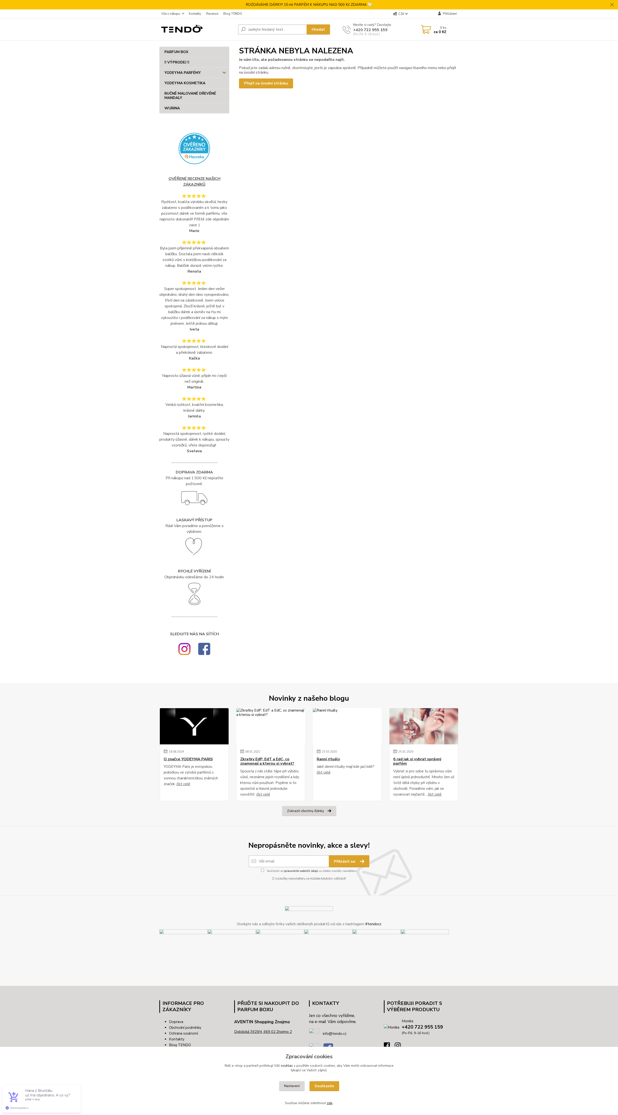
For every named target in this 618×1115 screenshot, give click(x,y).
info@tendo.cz (334, 1033)
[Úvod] (196, 29)
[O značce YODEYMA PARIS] (194, 726)
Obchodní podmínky (185, 1027)
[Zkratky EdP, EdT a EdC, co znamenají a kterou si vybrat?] (270, 726)
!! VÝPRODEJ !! (176, 62)
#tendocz (373, 924)
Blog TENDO (232, 14)
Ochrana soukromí (183, 1033)
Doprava (176, 1021)
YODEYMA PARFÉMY (182, 72)
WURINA (172, 108)
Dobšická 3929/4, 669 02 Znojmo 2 (263, 1031)
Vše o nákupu (170, 14)
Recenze (212, 14)
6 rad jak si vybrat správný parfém (417, 761)
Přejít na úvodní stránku (266, 83)
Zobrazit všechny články (305, 811)
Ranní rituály (328, 759)
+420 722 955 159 (370, 30)
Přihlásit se (345, 861)
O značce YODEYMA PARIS (188, 759)
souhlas (287, 1065)
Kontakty (195, 14)
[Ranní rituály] (347, 726)
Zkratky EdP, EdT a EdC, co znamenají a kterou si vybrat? (267, 761)
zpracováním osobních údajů (300, 871)
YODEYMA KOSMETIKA (184, 83)
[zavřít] (612, 4)
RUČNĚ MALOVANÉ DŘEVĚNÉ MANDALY (190, 95)
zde (329, 1103)
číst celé (183, 784)
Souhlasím (324, 1086)
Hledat (318, 29)
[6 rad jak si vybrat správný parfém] (423, 726)
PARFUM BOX (176, 51)
